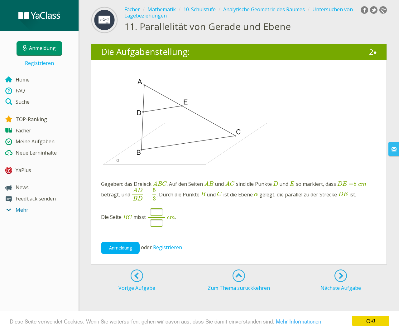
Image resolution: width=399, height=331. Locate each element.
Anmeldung (120, 248)
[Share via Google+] (383, 10)
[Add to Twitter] (373, 10)
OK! (370, 321)
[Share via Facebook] (364, 10)
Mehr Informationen (298, 321)
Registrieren (39, 63)
